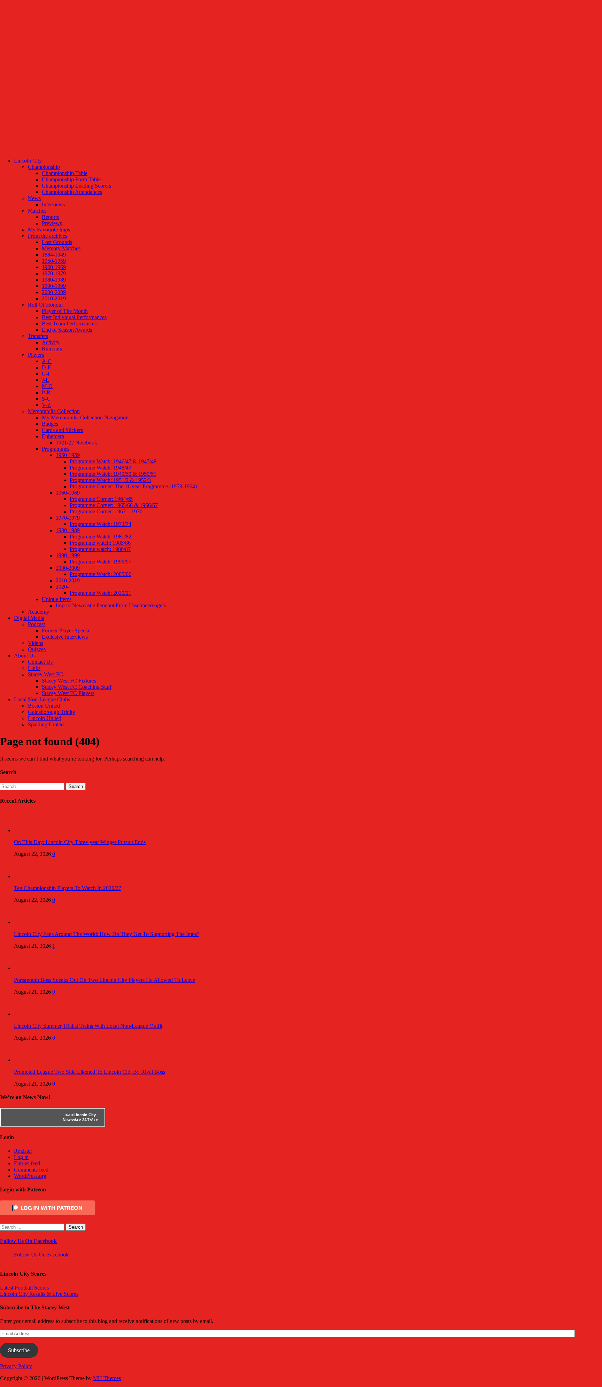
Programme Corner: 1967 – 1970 (106, 511)
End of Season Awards (67, 330)
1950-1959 (54, 261)
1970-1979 (54, 273)
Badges (50, 424)
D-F (46, 367)
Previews (52, 223)
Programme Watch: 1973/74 (100, 524)
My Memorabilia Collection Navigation (85, 417)
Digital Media (29, 618)
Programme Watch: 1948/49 (100, 468)
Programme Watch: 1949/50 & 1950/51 (113, 474)
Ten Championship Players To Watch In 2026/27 (67, 888)
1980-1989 (54, 280)
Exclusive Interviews (65, 637)
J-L (45, 380)
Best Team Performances (69, 323)
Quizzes (37, 649)
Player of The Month (65, 311)
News (34, 198)
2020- (62, 587)
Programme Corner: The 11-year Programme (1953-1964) (133, 486)
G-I (45, 374)
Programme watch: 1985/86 (100, 543)
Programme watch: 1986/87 (100, 549)
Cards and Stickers (62, 430)
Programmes (55, 449)
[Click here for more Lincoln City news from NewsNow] (28, 1117)
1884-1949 (54, 255)
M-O (47, 386)
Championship (44, 167)
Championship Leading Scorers (76, 186)
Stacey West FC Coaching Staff (76, 687)
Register (23, 1151)
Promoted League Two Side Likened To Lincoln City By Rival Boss (89, 1072)
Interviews (53, 204)
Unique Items (56, 599)
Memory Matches (61, 248)
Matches (37, 211)
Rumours (52, 349)
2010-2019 (54, 298)
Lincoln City (28, 161)
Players (36, 355)
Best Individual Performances (74, 317)
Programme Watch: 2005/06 (100, 574)
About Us (25, 656)
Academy (38, 612)
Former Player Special (66, 630)
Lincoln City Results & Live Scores (39, 1294)
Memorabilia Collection (54, 411)
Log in (21, 1157)
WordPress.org (30, 1176)
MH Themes (107, 1378)
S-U (46, 399)
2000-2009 (54, 292)
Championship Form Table (71, 179)
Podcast (36, 624)
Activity (51, 342)
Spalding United (46, 724)
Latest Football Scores (24, 1288)
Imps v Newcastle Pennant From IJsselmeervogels (111, 605)
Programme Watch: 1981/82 (100, 536)
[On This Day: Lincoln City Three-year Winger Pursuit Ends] (28, 830)
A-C (47, 361)
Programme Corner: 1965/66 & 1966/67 (114, 505)
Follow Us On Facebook (28, 1241)
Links (34, 668)
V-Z (46, 405)
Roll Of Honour (45, 305)
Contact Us (40, 662)
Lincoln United (44, 718)
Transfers (38, 336)
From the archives (47, 236)
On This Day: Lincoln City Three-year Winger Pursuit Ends (80, 842)
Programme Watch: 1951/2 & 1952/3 (110, 480)
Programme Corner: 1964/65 (101, 499)
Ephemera (53, 436)
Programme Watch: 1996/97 (100, 562)
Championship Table (64, 173)
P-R (46, 392)
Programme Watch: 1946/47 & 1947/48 (113, 461)
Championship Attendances (72, 192)
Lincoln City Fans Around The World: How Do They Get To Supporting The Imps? (106, 934)
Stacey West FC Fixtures (69, 681)
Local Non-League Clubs (42, 699)
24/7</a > (89, 1120)
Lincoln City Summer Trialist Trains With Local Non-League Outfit (88, 1026)
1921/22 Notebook (76, 443)
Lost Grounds (57, 242)
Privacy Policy (16, 1366)
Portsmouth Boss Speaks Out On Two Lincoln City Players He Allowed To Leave (104, 980)
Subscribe (19, 1350)
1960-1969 (54, 267)
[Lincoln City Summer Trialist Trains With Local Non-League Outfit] (28, 1014)
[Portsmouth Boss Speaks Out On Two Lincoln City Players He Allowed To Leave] (28, 968)
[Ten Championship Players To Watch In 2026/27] (28, 876)
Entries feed (27, 1163)
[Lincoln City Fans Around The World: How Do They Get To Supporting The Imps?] (28, 922)
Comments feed (31, 1170)
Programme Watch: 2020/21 (100, 593)
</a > (69, 1115)
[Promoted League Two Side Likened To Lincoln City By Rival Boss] (28, 1060)
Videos (35, 643)
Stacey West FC (45, 674)
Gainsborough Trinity (51, 712)
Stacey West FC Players (68, 693)
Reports (50, 217)
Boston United (44, 706)
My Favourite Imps (49, 230)
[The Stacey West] (261, 149)
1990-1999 (54, 286)
